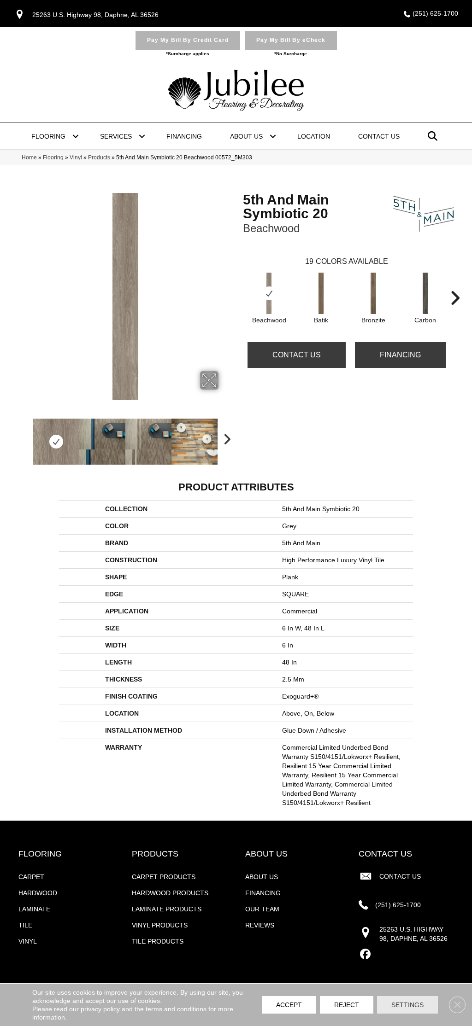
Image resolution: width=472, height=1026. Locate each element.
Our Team (262, 909)
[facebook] (365, 954)
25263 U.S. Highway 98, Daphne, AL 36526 (95, 14)
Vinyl (76, 157)
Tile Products (157, 941)
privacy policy (100, 1009)
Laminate (34, 909)
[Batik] (321, 293)
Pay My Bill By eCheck (290, 40)
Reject (346, 1005)
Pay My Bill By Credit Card (188, 40)
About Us (246, 136)
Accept (289, 1005)
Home (29, 157)
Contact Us (379, 136)
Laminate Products (166, 909)
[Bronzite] (373, 293)
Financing (184, 136)
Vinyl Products (160, 925)
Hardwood (37, 893)
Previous (26, 437)
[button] (75, 136)
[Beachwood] (269, 293)
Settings (407, 1005)
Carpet (31, 876)
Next (224, 437)
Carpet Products (163, 876)
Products (99, 157)
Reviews (259, 925)
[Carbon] (425, 293)
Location (313, 136)
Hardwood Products (170, 893)
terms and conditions (176, 1009)
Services (116, 136)
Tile (25, 925)
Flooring (48, 136)
